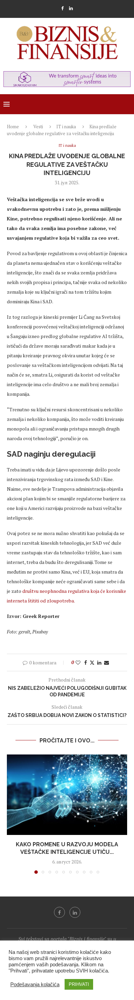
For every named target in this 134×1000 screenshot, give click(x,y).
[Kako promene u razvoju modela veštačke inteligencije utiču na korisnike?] (67, 794)
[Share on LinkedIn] (99, 662)
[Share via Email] (106, 662)
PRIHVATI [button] (79, 984)
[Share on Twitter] (92, 662)
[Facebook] (62, 8)
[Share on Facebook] (85, 662)
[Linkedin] (71, 8)
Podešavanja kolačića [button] (34, 984)
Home (13, 126)
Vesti (38, 126)
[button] (13, 814)
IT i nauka (66, 126)
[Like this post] (78, 662)
